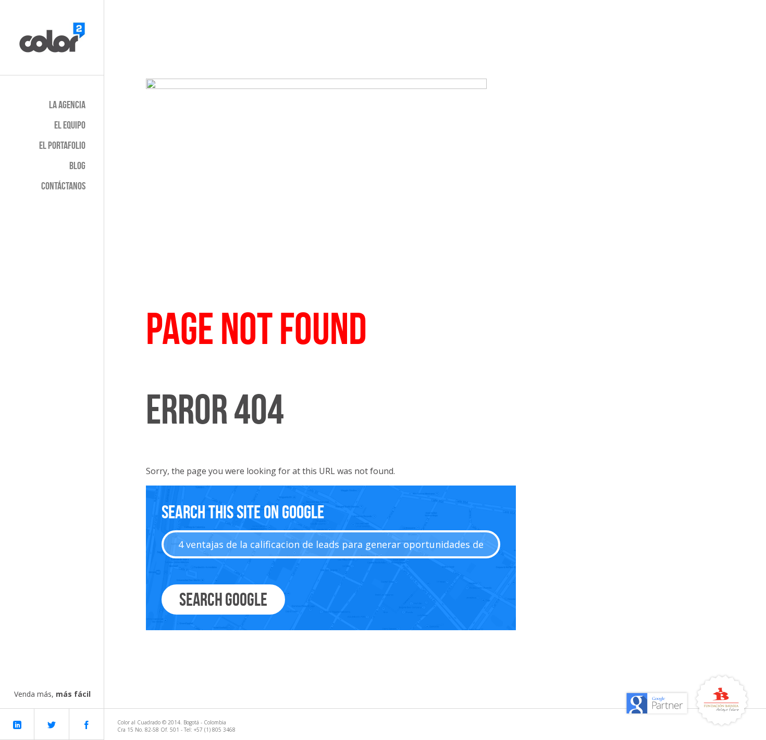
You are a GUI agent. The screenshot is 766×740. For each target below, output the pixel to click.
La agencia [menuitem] (67, 104)
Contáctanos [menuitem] (63, 186)
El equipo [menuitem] (69, 125)
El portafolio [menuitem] (62, 145)
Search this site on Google (243, 512)
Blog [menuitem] (77, 165)
